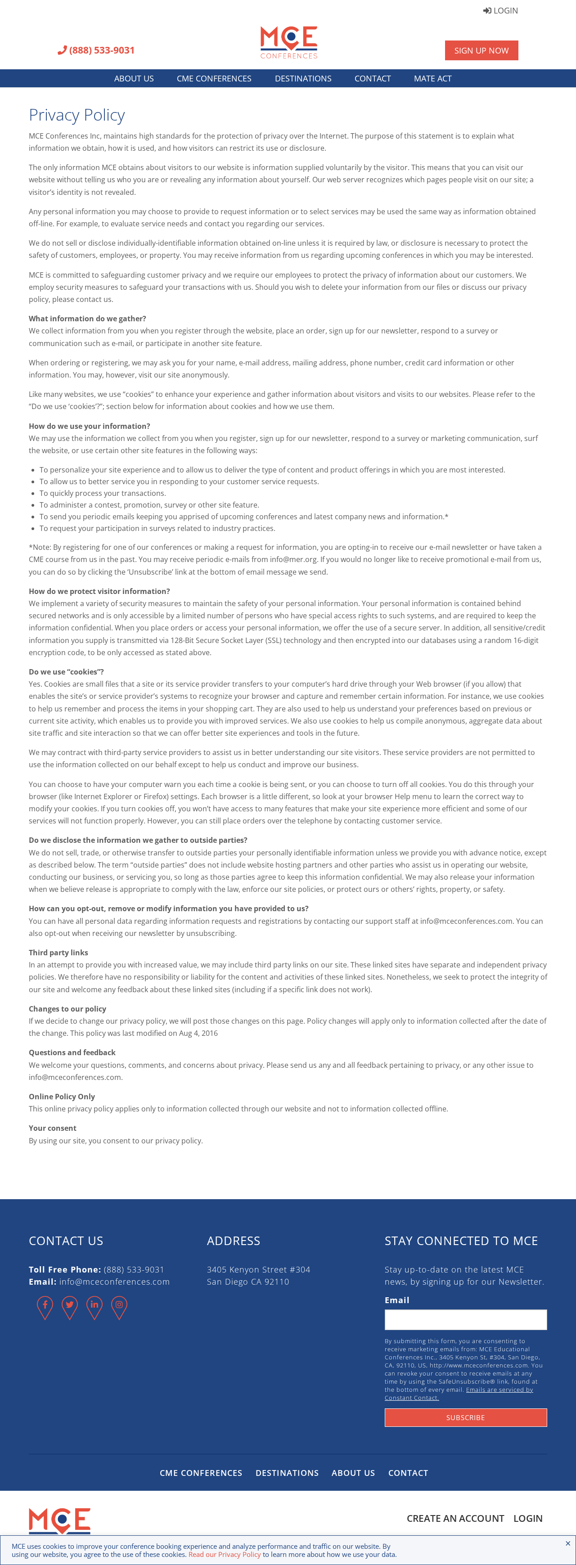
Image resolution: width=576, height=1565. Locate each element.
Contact (373, 78)
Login (504, 11)
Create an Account (455, 1518)
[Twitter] (70, 1315)
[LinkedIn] (94, 1315)
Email (397, 1300)
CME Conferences (214, 78)
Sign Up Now (481, 50)
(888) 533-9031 (101, 50)
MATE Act (433, 78)
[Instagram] (119, 1315)
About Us (134, 78)
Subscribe (465, 1417)
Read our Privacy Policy (225, 1554)
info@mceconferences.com (114, 1281)
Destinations (303, 78)
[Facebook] (45, 1315)
